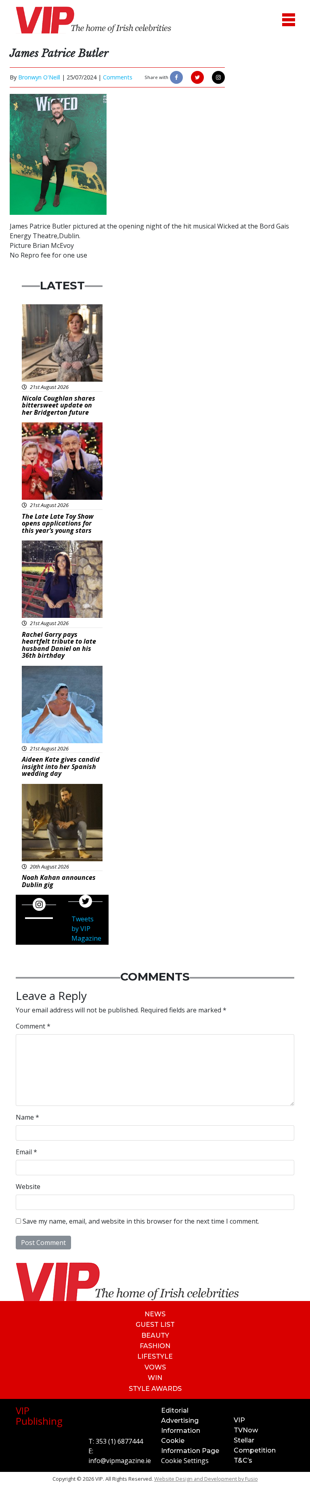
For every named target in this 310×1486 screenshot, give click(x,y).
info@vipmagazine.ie (119, 1460)
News (155, 1314)
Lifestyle (155, 1356)
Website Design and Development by (206, 1478)
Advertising (180, 1420)
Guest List (155, 1324)
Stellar (244, 1440)
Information (180, 1430)
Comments (117, 77)
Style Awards (155, 1388)
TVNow (246, 1430)
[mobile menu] (288, 19)
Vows (155, 1367)
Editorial (175, 1410)
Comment (33, 1026)
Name (27, 1117)
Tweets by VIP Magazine (86, 928)
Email (26, 1151)
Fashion (155, 1346)
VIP (239, 1420)
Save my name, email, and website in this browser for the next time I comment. (141, 1221)
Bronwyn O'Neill (39, 77)
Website (28, 1186)
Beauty (155, 1335)
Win (155, 1378)
